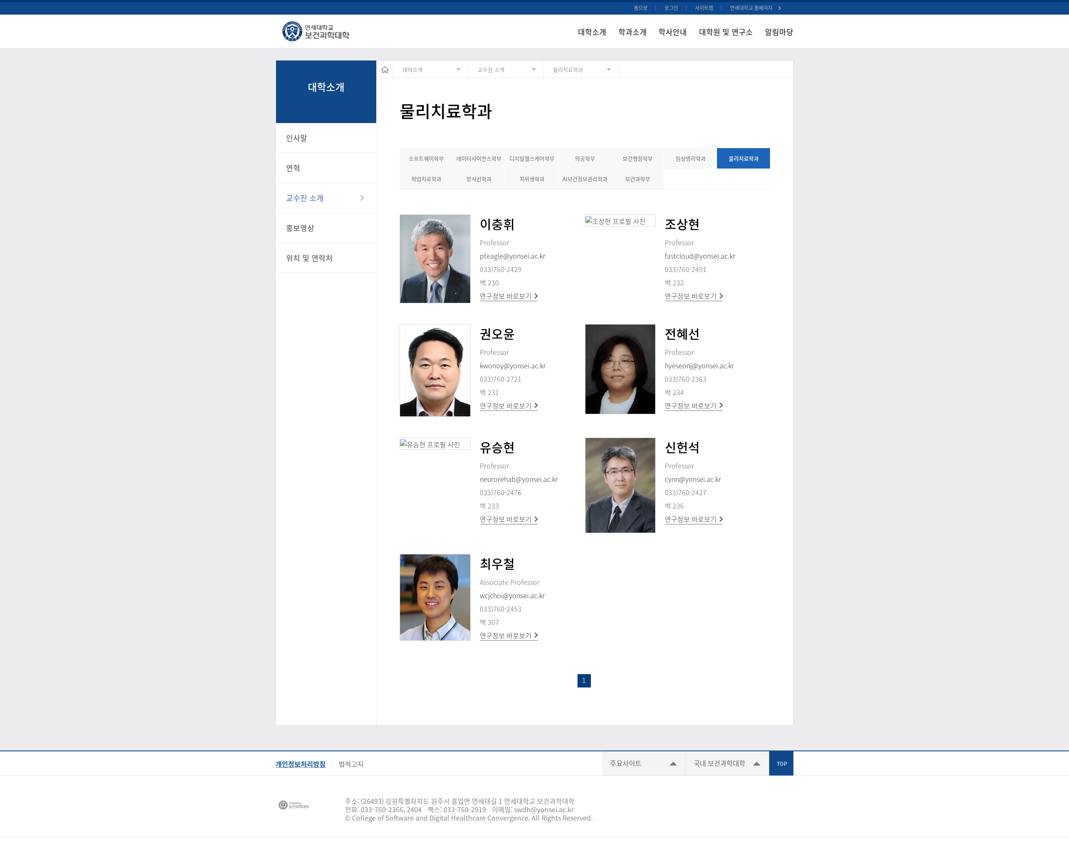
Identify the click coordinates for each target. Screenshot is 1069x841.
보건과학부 (637, 179)
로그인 (671, 8)
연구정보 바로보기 (506, 296)
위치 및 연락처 (309, 258)
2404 (414, 809)
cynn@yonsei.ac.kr (693, 479)
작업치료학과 (426, 179)
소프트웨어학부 (426, 158)
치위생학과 (532, 179)
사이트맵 (704, 8)
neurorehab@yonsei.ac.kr (519, 479)
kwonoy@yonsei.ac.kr (513, 365)
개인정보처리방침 (301, 764)
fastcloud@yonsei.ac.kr (700, 256)
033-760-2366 (382, 809)
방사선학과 (478, 179)
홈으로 (641, 8)
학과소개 (632, 32)
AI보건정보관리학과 (585, 179)
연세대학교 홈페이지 (751, 8)
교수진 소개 (305, 198)
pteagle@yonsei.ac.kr (512, 256)
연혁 (293, 168)
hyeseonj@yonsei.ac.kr (699, 365)
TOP (781, 763)
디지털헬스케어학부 (532, 158)
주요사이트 (625, 763)
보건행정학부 (638, 158)
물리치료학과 (568, 69)
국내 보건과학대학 (719, 763)
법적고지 (351, 764)
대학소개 (592, 32)
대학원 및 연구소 (726, 32)
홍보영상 (300, 228)
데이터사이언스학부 (479, 158)
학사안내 (673, 32)
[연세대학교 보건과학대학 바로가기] (333, 29)
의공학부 (585, 158)
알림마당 (779, 32)
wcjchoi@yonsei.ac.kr (512, 595)
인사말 (296, 138)
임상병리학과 (691, 158)
